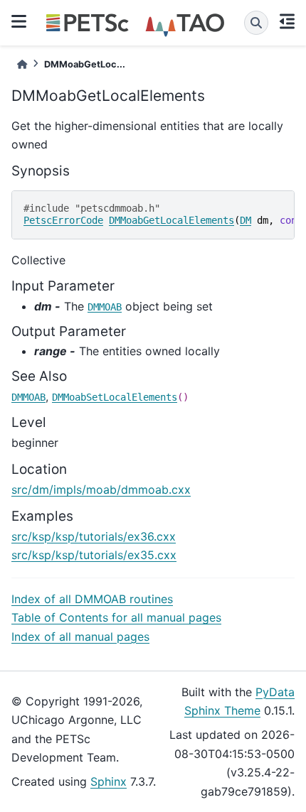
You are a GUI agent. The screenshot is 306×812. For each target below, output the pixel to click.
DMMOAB (105, 307)
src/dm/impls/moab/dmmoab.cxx (101, 489)
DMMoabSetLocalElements (114, 397)
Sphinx (108, 781)
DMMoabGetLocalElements (171, 220)
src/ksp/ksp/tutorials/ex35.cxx (93, 555)
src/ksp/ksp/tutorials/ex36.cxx (93, 536)
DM (245, 220)
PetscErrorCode (63, 220)
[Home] (22, 64)
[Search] (256, 23)
